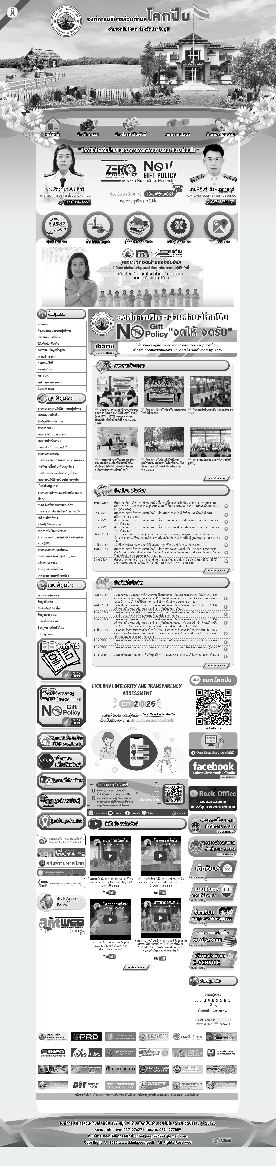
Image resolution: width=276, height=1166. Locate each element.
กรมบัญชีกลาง (46, 634)
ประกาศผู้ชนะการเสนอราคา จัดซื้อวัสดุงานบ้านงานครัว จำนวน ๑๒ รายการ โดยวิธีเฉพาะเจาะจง (166, 640)
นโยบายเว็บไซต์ (83, 1094)
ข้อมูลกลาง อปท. (47, 614)
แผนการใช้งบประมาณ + (52, 434)
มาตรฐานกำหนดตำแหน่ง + (54, 575)
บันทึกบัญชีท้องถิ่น (49, 608)
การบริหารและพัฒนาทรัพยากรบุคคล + (61, 460)
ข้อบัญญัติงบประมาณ (50, 421)
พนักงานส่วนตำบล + (50, 382)
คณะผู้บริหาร (45, 369)
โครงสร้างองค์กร (47, 356)
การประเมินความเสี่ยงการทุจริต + (57, 473)
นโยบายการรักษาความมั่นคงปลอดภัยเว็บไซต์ (114, 1094)
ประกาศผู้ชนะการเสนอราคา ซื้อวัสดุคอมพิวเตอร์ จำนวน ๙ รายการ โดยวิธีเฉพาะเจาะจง (161, 647)
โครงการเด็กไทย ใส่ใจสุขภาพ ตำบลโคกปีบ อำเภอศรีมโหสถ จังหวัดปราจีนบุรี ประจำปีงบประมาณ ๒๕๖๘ (161, 882)
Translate (224, 1023)
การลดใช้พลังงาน (48, 621)
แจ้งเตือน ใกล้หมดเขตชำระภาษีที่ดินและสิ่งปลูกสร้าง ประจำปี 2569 (150, 544)
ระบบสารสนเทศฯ (48, 595)
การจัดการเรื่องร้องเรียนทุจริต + (56, 466)
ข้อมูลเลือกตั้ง (45, 601)
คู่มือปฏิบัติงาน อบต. (50, 524)
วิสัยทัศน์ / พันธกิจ (48, 343)
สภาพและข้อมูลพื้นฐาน (51, 350)
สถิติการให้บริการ (48, 518)
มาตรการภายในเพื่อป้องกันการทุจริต (59, 511)
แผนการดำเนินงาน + (50, 440)
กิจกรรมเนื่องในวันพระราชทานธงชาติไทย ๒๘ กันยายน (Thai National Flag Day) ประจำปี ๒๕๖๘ (110, 882)
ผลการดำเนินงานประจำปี (52, 447)
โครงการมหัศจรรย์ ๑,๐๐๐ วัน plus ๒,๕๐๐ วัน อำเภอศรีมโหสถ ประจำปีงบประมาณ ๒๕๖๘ (110, 946)
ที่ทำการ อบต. (46, 388)
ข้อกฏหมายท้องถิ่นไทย (51, 627)
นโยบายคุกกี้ (177, 1094)
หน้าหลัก (43, 324)
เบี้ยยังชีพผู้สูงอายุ (48, 486)
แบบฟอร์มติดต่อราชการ (52, 530)
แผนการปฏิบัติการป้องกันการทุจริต (58, 479)
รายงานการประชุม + (50, 453)
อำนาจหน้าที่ (45, 363)
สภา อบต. (43, 376)
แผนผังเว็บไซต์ (192, 1094)
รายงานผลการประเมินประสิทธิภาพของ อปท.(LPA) (61, 540)
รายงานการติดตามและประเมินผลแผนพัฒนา (60, 495)
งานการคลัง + (46, 428)
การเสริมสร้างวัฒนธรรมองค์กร (55, 505)
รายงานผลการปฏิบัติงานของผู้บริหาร (59, 408)
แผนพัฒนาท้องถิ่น (48, 415)
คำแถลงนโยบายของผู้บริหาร (54, 330)
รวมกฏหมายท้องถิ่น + (50, 569)
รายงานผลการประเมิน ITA (53, 549)
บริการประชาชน (47, 562)
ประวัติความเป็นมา (49, 337)
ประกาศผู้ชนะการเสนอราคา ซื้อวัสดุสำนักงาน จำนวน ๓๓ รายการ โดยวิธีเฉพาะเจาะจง (161, 654)
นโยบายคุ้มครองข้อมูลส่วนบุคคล (57, 556)
